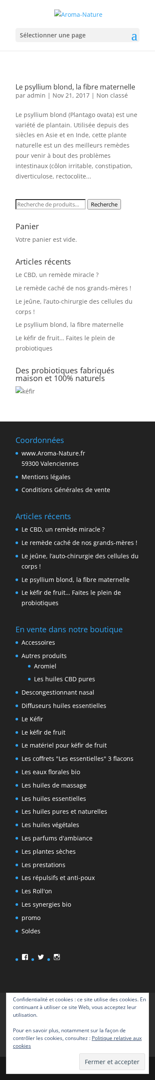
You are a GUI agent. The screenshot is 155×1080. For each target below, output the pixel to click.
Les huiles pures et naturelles (64, 811)
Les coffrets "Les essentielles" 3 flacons (77, 758)
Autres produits (44, 656)
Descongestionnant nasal (58, 692)
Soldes (31, 931)
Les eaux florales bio (51, 772)
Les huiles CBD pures (64, 679)
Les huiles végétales (50, 825)
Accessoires (38, 642)
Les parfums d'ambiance (57, 838)
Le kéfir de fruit (43, 732)
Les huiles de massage (54, 785)
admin (36, 95)
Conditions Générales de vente (66, 490)
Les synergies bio (46, 904)
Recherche (104, 204)
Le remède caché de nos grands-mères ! (73, 288)
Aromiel (45, 666)
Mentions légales (46, 477)
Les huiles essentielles (54, 798)
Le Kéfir (32, 719)
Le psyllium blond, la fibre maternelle (75, 87)
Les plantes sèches (49, 851)
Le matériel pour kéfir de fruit (64, 745)
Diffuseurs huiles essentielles (64, 706)
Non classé (112, 95)
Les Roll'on (37, 891)
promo (31, 918)
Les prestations (43, 865)
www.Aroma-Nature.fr (53, 453)
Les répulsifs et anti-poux (58, 878)
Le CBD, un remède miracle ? (57, 275)
